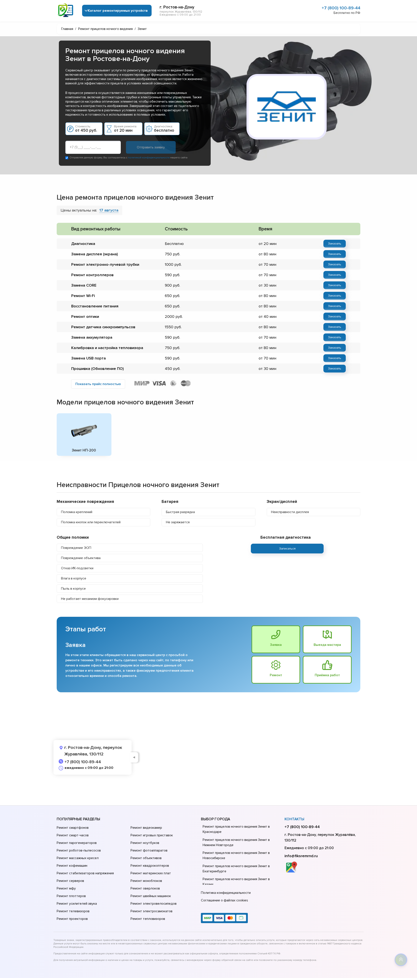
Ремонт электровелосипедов (154, 903)
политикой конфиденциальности (149, 157)
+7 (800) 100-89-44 (341, 8)
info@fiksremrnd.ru (301, 855)
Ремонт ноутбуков (145, 843)
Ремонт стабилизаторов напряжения (85, 873)
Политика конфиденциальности (226, 893)
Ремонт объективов (146, 858)
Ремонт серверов (70, 881)
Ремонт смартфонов (73, 827)
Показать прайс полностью (98, 384)
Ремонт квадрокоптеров (150, 865)
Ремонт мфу (66, 888)
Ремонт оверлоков (145, 888)
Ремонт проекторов (72, 919)
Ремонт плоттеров (71, 896)
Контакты (294, 819)
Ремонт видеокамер (146, 827)
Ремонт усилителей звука (77, 903)
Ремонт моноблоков (146, 881)
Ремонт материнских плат (151, 873)
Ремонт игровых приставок (152, 835)
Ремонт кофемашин (72, 865)
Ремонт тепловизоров (148, 919)
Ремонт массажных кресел (78, 858)
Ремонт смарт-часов (73, 835)
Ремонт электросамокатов (151, 911)
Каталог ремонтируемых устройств (118, 10)
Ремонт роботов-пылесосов (79, 850)
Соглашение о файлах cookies (224, 900)
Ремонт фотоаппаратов (149, 850)
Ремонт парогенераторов (77, 843)
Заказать (334, 243)
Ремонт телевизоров (73, 911)
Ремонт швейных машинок (151, 896)
